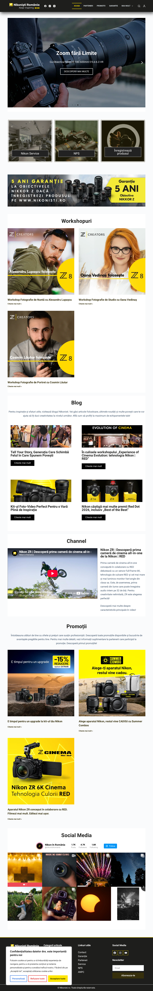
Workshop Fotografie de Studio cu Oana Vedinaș (108, 299)
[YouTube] (54, 6)
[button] (11, 63)
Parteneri (88, 6)
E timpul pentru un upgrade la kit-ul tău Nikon (35, 721)
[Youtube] (125, 952)
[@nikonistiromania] (40, 846)
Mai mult (126, 6)
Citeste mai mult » (15, 304)
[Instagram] (50, 6)
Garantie (113, 6)
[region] (39, 966)
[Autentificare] (144, 6)
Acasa (77, 6)
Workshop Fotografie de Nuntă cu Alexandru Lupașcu (40, 299)
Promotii (101, 6)
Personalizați (18, 978)
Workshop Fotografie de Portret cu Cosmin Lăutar (38, 382)
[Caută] (139, 6)
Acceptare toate (57, 978)
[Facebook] (45, 6)
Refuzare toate (37, 978)
